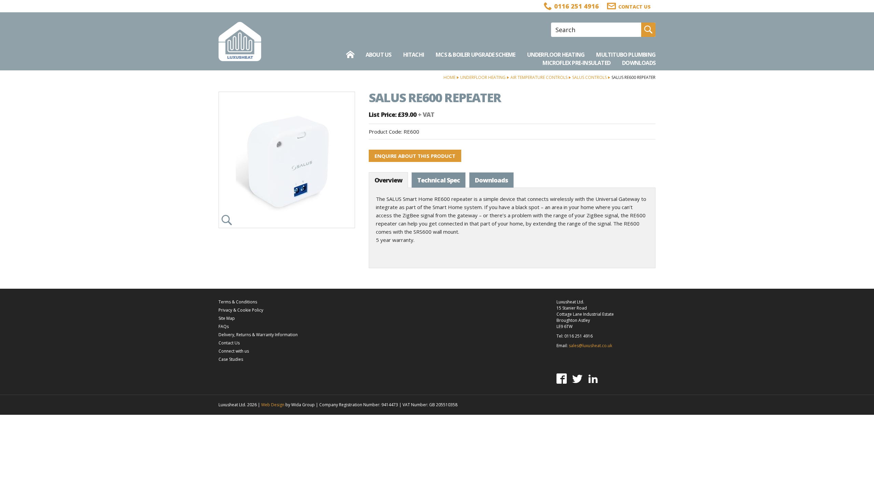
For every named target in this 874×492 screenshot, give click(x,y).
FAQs (223, 326)
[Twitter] (577, 378)
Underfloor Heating (556, 54)
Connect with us (233, 351)
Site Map (226, 318)
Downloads (639, 63)
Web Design (272, 405)
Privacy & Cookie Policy (240, 310)
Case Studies (230, 359)
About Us (379, 54)
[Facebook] (561, 378)
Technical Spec (438, 180)
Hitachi (413, 54)
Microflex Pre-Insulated (576, 63)
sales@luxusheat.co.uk (590, 345)
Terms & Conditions (237, 302)
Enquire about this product (415, 155)
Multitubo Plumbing (626, 54)
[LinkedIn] (593, 378)
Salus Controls (589, 77)
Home (449, 77)
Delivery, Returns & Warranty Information (258, 335)
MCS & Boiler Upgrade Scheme (475, 54)
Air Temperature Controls (538, 77)
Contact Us (229, 343)
